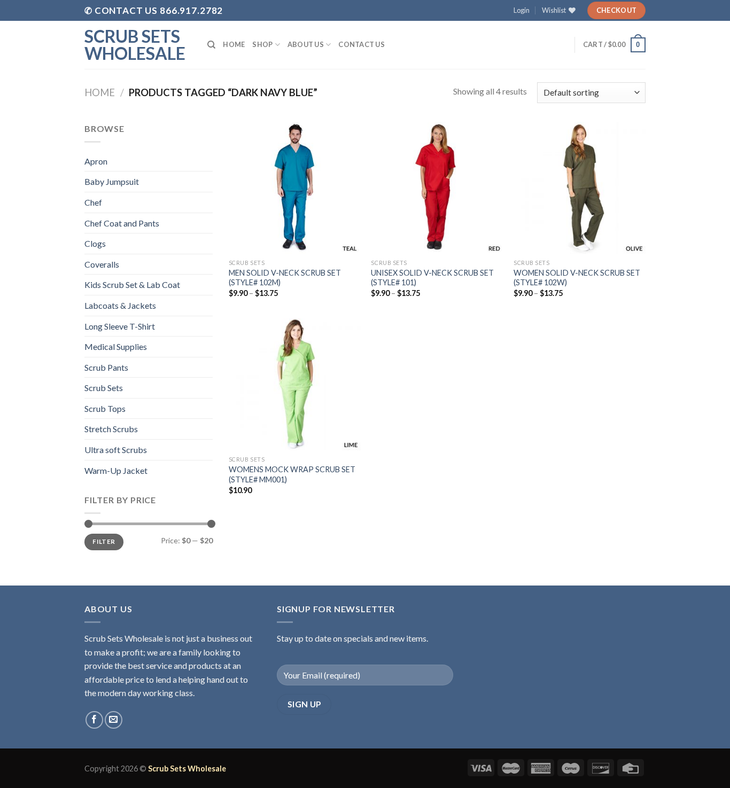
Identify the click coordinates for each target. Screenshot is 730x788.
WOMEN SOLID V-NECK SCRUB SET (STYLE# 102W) (577, 277)
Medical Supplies (115, 346)
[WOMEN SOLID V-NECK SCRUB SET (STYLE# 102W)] (580, 188)
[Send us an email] (113, 720)
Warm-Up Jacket (115, 470)
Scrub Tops (105, 408)
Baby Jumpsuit (111, 181)
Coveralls (101, 264)
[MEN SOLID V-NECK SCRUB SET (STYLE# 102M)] (295, 188)
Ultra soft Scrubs (115, 449)
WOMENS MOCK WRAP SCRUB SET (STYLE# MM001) (292, 474)
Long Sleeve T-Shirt (119, 326)
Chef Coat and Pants (121, 223)
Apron (95, 161)
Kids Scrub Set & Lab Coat (132, 284)
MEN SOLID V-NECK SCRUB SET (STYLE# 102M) (285, 277)
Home (234, 44)
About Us (306, 44)
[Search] (211, 45)
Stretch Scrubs (111, 429)
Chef (93, 202)
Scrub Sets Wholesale (134, 45)
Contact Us (361, 44)
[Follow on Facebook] (94, 720)
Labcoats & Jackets (120, 305)
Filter (103, 541)
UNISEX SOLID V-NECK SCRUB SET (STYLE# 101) (432, 277)
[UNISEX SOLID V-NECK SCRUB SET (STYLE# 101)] (437, 188)
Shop (262, 44)
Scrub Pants (106, 367)
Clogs (95, 243)
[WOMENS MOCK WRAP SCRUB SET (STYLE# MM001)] (295, 384)
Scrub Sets (103, 388)
